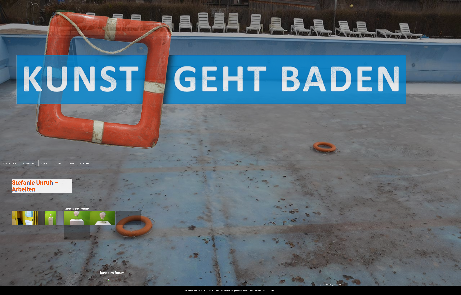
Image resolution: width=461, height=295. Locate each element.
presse (71, 163)
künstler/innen (29, 163)
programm (57, 163)
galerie (44, 163)
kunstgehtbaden (10, 163)
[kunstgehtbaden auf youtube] (112, 284)
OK (272, 290)
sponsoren (84, 163)
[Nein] (458, 290)
